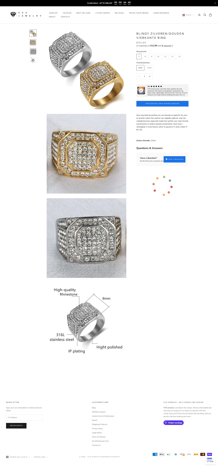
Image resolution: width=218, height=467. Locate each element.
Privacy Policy (97, 428)
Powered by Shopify (110, 457)
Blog (94, 408)
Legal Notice (97, 433)
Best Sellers (83, 13)
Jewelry (53, 13)
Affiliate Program (98, 412)
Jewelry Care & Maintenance (103, 416)
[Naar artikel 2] (33, 42)
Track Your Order (139, 13)
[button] (162, 46)
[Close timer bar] (215, 3)
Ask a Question (176, 159)
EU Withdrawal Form (100, 441)
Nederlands (40, 457)
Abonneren (16, 425)
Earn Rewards (161, 13)
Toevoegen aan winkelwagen (162, 104)
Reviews (119, 13)
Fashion (67, 13)
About (52, 17)
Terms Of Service (98, 437)
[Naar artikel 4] (33, 60)
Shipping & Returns (99, 424)
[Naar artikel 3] (33, 51)
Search (94, 420)
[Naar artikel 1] (33, 33)
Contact (65, 17)
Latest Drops (103, 13)
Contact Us (96, 445)
